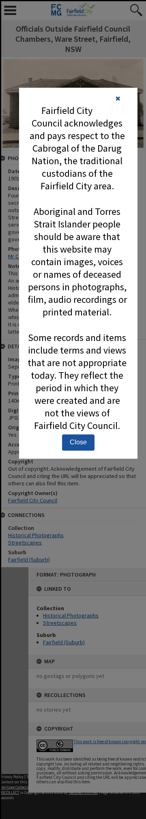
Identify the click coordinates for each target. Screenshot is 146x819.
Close (78, 442)
